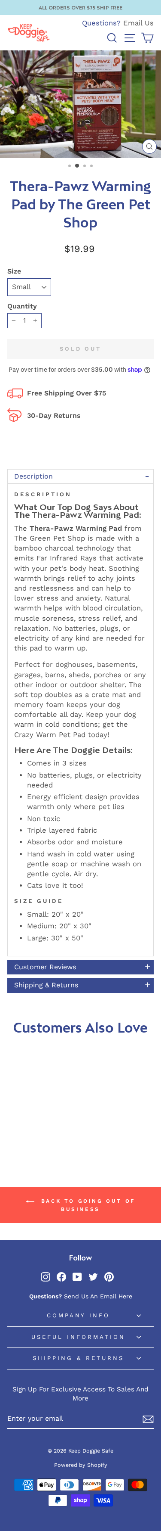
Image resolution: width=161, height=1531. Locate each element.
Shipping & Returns (78, 1358)
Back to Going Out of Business (86, 1205)
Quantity (22, 306)
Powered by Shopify (80, 1465)
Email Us (138, 23)
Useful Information (78, 1337)
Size (14, 271)
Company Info (78, 1315)
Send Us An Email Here (98, 1296)
